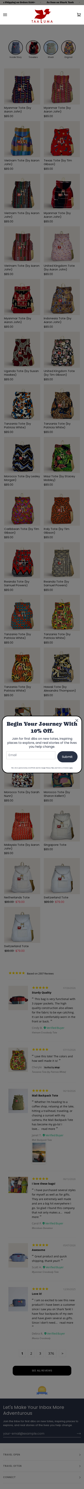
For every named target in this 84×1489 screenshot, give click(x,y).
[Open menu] (9, 14)
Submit (67, 757)
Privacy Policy (50, 768)
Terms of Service (63, 768)
